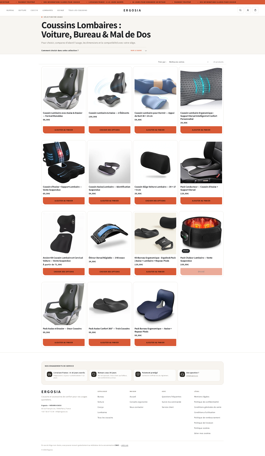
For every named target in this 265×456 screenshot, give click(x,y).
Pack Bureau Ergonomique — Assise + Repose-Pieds (153, 330)
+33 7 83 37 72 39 (47, 412)
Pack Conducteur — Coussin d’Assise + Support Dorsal (199, 188)
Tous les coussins (78, 10)
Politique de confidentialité (206, 402)
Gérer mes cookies (202, 433)
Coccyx (34, 10)
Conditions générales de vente (207, 407)
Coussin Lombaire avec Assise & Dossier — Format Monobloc (62, 114)
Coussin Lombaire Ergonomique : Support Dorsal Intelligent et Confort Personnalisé (198, 115)
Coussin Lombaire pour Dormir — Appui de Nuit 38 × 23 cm (154, 114)
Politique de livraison (203, 423)
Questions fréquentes (171, 396)
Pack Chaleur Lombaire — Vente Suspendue (196, 259)
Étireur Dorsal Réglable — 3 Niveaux (107, 257)
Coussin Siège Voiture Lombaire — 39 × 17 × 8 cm (155, 188)
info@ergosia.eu (192, 375)
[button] (255, 10)
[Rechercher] (240, 10)
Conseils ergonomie (139, 402)
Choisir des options (110, 130)
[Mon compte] (248, 10)
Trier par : (162, 62)
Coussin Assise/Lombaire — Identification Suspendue (109, 188)
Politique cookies (202, 428)
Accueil (133, 396)
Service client (168, 407)
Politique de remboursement (207, 417)
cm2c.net (124, 445)
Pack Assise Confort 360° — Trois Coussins (109, 328)
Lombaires (48, 10)
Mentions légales (201, 396)
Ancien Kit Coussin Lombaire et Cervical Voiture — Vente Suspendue (63, 259)
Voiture (22, 10)
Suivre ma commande (171, 402)
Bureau (10, 10)
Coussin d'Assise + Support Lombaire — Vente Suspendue (62, 188)
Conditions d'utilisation (204, 412)
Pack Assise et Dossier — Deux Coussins (62, 328)
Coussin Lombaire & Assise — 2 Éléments (109, 112)
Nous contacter (136, 407)
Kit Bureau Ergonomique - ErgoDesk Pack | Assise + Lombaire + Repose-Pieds (155, 259)
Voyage (60, 10)
